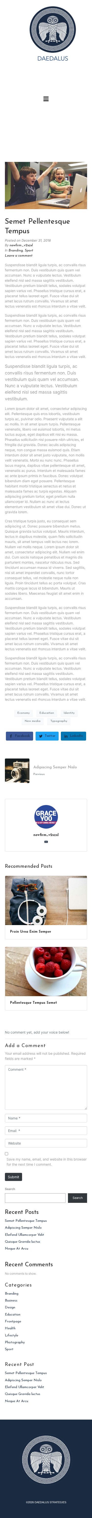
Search (10, 1189)
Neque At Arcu (16, 1249)
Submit (13, 1177)
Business (11, 1300)
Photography (15, 1342)
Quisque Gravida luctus (22, 1242)
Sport (29, 250)
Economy (23, 713)
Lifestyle (11, 1335)
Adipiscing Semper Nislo (23, 1228)
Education (46, 713)
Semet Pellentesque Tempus (26, 1221)
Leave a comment (18, 256)
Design (10, 1307)
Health (10, 1328)
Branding (16, 250)
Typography (58, 721)
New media (32, 721)
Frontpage (13, 1321)
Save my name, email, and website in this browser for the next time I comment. (47, 1161)
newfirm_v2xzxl (21, 245)
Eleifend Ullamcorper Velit (24, 1235)
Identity (69, 713)
